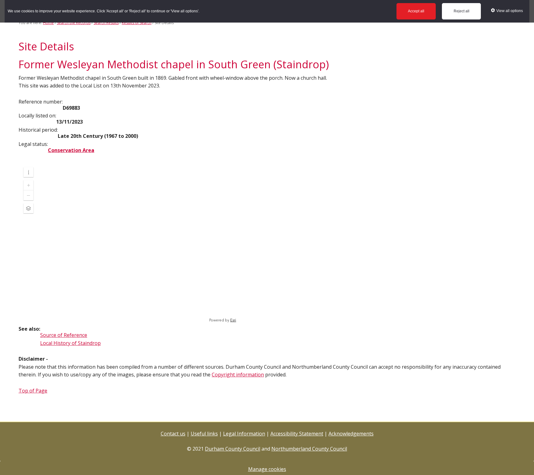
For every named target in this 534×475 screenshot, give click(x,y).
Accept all (416, 11)
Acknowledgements (351, 433)
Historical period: (38, 129)
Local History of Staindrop (70, 343)
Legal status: (33, 144)
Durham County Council (232, 448)
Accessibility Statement (296, 433)
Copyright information (238, 374)
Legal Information (244, 433)
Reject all (461, 11)
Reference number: (41, 101)
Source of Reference (63, 335)
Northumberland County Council (309, 448)
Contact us (173, 433)
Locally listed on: (37, 115)
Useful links (204, 433)
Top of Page (33, 390)
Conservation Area (71, 150)
